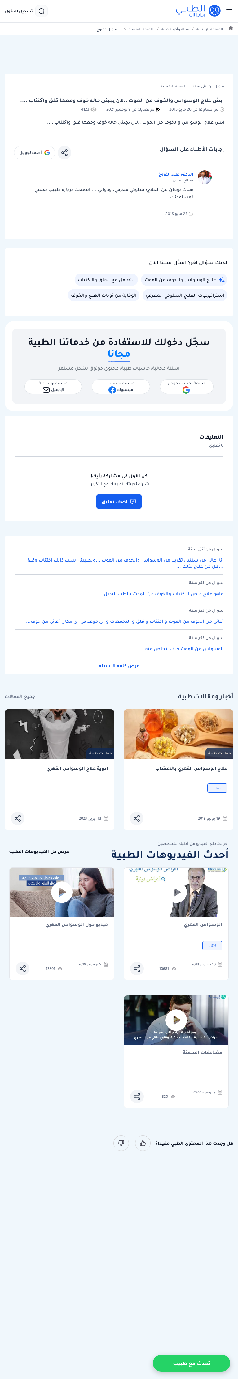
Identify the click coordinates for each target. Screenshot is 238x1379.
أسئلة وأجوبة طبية (175, 29)
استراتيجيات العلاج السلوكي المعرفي (185, 295)
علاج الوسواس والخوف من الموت (180, 279)
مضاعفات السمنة (202, 1053)
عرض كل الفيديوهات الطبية (39, 852)
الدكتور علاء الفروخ (175, 174)
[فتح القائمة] (227, 11)
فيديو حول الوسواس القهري (77, 925)
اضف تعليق (114, 501)
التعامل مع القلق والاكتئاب (106, 279)
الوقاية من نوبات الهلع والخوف (103, 295)
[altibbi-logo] (198, 11)
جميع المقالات (20, 696)
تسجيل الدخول (19, 11)
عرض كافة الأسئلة (119, 665)
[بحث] (41, 11)
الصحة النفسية (141, 29)
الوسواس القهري (203, 925)
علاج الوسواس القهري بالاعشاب (191, 768)
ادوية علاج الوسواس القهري (77, 768)
